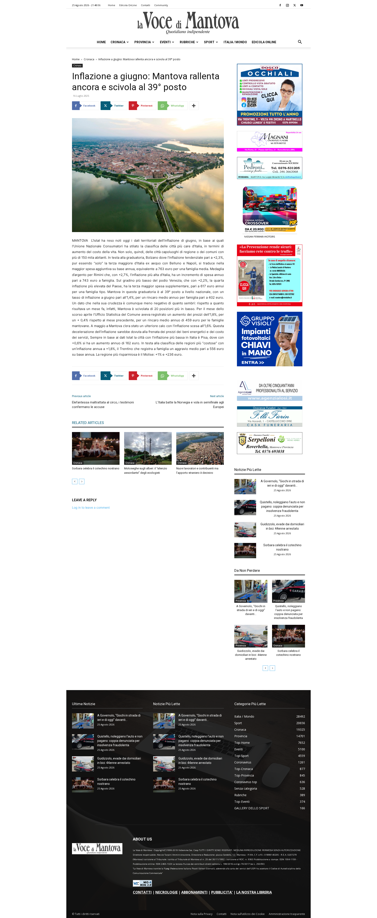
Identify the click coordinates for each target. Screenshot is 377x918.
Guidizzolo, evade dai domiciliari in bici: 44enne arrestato (251, 654)
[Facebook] (280, 5)
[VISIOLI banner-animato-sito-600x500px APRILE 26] (269, 365)
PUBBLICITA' (222, 892)
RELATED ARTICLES (88, 422)
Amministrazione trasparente (287, 914)
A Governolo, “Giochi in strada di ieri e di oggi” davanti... (250, 610)
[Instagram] (287, 5)
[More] (194, 105)
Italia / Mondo (235, 42)
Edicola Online (264, 42)
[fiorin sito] (269, 426)
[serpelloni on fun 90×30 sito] (269, 453)
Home (111, 5)
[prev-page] (74, 481)
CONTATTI (142, 892)
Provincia (142, 42)
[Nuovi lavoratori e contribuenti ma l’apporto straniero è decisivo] (200, 448)
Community (161, 5)
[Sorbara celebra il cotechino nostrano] (96, 448)
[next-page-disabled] (81, 481)
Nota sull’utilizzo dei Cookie (248, 914)
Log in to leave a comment (91, 507)
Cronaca (118, 42)
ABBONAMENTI (194, 892)
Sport (209, 42)
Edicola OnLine (128, 5)
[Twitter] (294, 5)
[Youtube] (301, 5)
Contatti (145, 5)
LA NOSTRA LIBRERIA (254, 892)
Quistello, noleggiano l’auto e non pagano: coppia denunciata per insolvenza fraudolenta (282, 506)
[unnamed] (269, 400)
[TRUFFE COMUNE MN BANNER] (269, 305)
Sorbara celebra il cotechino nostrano (95, 468)
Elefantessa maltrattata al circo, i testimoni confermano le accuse (103, 404)
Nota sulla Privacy (201, 914)
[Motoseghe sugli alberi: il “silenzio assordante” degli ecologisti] (148, 448)
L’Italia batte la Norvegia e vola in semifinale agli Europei (190, 404)
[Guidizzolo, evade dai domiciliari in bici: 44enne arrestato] (245, 529)
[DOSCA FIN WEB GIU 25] (269, 124)
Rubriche (187, 42)
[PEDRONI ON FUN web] (269, 178)
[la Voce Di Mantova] (188, 23)
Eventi (165, 42)
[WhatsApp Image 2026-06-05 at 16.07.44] (269, 238)
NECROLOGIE (166, 892)
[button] (300, 42)
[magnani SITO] (269, 150)
